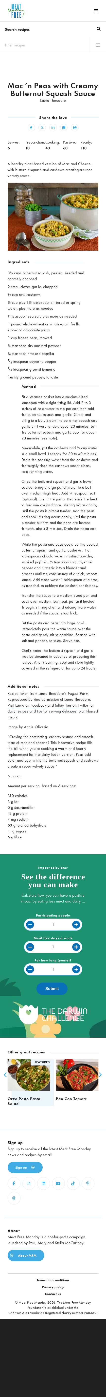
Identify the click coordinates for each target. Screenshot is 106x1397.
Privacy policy (53, 1287)
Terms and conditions (53, 1280)
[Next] (98, 1074)
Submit (52, 989)
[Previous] (4, 1074)
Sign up (21, 1167)
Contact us (53, 1294)
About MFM (27, 1255)
